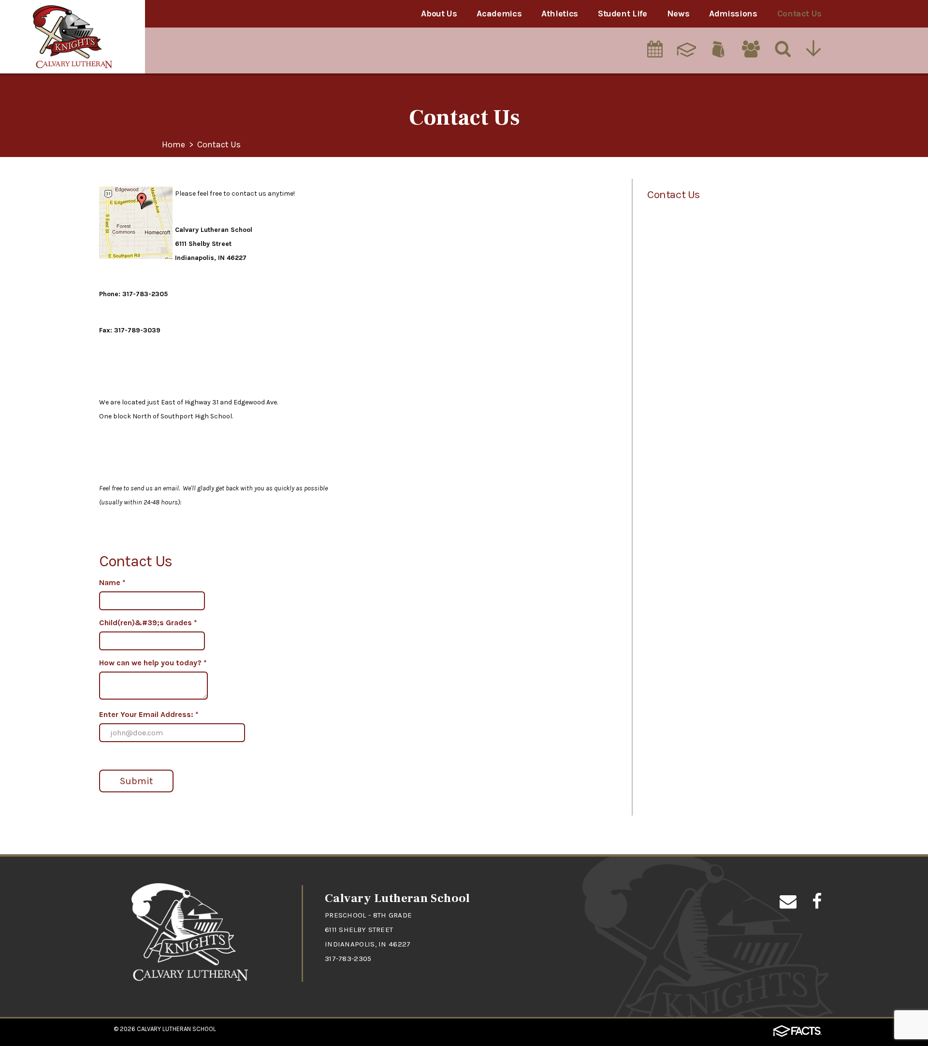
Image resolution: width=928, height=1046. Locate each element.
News (678, 13)
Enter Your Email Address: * (149, 714)
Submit (136, 781)
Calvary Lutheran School (176, 1028)
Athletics (559, 13)
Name (112, 582)
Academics (499, 13)
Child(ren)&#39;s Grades (148, 622)
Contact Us (799, 13)
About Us (439, 13)
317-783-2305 (348, 958)
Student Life (622, 13)
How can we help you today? (153, 662)
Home (173, 145)
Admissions (733, 13)
